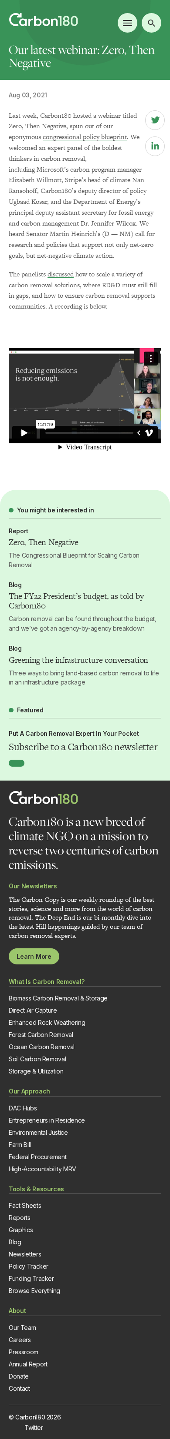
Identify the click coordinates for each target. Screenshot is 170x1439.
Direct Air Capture (33, 1010)
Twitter (33, 1427)
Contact (19, 1388)
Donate (19, 1376)
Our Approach (29, 1091)
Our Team (22, 1327)
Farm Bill (20, 1144)
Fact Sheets (25, 1205)
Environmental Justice (38, 1132)
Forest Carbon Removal (41, 1034)
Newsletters (25, 1254)
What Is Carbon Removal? (47, 981)
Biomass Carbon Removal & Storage (58, 998)
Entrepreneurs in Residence (47, 1120)
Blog (15, 1242)
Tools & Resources (36, 1189)
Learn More (34, 956)
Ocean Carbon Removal (42, 1046)
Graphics (21, 1229)
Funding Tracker (31, 1278)
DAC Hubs (23, 1108)
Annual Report (28, 1364)
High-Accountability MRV (42, 1169)
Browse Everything (34, 1290)
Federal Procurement (37, 1156)
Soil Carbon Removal (37, 1059)
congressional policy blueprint (85, 136)
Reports (20, 1217)
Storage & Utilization (36, 1071)
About (17, 1310)
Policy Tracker (28, 1266)
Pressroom (23, 1352)
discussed (61, 274)
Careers (20, 1339)
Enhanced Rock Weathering (47, 1022)
